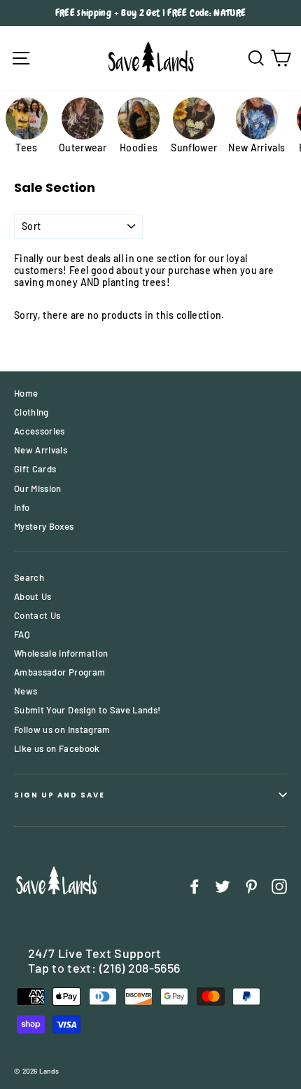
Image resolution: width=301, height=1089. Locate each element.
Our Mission (38, 488)
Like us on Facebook (57, 748)
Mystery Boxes (44, 526)
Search (29, 577)
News (25, 691)
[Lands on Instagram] (279, 886)
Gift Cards (35, 468)
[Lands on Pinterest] (251, 886)
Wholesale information (61, 653)
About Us (33, 596)
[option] (150, 13)
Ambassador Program (59, 672)
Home (26, 393)
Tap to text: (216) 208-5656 (104, 967)
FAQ (22, 634)
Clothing (31, 412)
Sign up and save (59, 795)
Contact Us (37, 615)
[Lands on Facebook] (194, 886)
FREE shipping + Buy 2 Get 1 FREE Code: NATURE (150, 12)
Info (21, 507)
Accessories (39, 431)
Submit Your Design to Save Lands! (87, 709)
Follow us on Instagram (62, 729)
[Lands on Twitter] (222, 886)
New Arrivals (40, 450)
